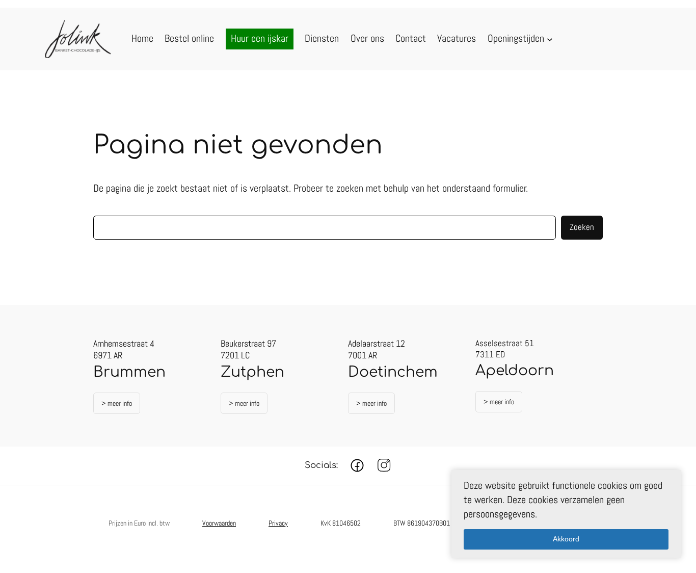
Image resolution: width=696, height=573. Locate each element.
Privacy (278, 523)
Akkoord (566, 539)
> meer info (116, 403)
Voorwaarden (219, 523)
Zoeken (582, 227)
